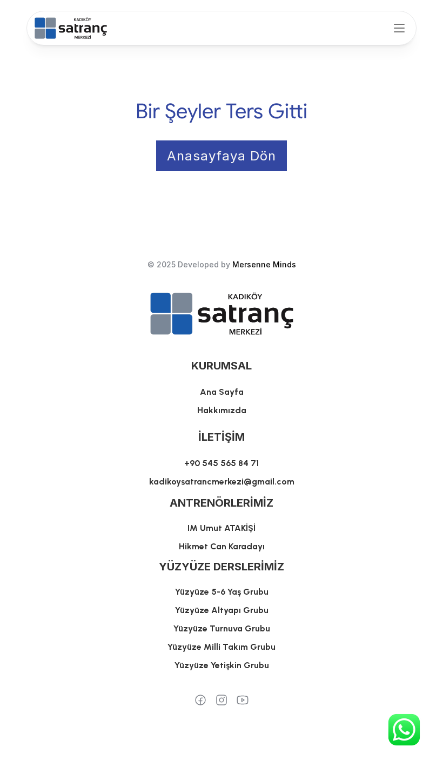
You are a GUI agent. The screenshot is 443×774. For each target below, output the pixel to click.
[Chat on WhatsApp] (404, 729)
